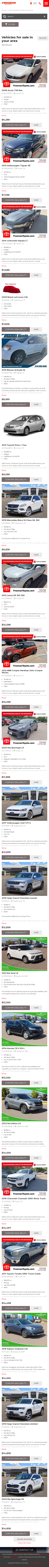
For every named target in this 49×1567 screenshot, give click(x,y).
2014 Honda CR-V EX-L (13, 1048)
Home (4, 10)
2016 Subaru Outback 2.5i (15, 1349)
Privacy (32, 1563)
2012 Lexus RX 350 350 (13, 595)
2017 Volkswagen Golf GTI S (16, 823)
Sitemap (38, 1563)
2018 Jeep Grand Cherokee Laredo (19, 898)
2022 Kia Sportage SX (13, 1499)
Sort (44, 38)
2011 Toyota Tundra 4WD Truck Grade (21, 1274)
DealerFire (43, 1554)
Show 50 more (24, 1543)
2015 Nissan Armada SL (13, 370)
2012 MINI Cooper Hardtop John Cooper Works (22, 671)
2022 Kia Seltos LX (11, 1123)
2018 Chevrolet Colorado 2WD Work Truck (24, 1198)
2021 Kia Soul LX (10, 973)
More (4, 116)
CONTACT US (26, 1550)
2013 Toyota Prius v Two (14, 445)
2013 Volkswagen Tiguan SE (16, 165)
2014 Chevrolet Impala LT (15, 241)
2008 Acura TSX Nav (12, 90)
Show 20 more (24, 1539)
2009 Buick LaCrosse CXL (15, 297)
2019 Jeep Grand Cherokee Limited (20, 1424)
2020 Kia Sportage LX (13, 748)
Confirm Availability (15, 125)
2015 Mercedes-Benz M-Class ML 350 (21, 520)
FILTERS (11, 24)
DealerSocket (14, 1557)
